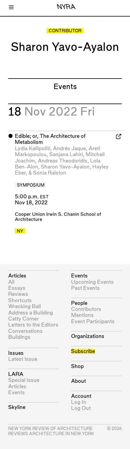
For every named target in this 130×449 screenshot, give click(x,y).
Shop (77, 366)
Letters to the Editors (33, 324)
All (11, 282)
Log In (78, 402)
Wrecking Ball (24, 306)
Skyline (16, 407)
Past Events (85, 288)
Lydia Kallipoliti (32, 148)
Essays (16, 288)
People (79, 303)
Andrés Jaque (69, 148)
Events (16, 392)
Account (81, 396)
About (78, 381)
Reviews (18, 294)
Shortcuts (20, 300)
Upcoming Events (92, 282)
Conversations (25, 331)
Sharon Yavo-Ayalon (65, 166)
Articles (17, 275)
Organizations (87, 336)
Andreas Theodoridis (62, 160)
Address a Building (30, 312)
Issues (16, 353)
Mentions (82, 315)
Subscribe (83, 351)
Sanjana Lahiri (66, 154)
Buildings (19, 337)
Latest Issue (22, 359)
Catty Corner (23, 318)
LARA (15, 374)
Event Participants (93, 321)
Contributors (86, 309)
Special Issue (23, 380)
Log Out (81, 408)
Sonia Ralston (49, 172)
